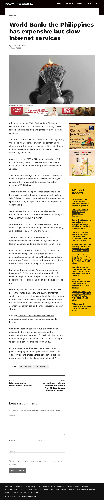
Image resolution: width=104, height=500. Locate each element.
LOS (39, 487)
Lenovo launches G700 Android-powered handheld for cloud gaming (80, 202)
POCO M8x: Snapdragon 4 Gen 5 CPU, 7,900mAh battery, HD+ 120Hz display (81, 283)
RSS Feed (8, 487)
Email (40, 441)
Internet (13, 15)
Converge (44, 489)
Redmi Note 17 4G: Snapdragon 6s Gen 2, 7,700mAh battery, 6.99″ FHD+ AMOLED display (81, 259)
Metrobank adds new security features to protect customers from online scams (81, 248)
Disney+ (8, 492)
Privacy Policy (30, 487)
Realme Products (73, 487)
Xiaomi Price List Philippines (53, 487)
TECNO (71, 489)
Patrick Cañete (18, 46)
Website (12, 451)
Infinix (63, 489)
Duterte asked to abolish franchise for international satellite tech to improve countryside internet (33, 318)
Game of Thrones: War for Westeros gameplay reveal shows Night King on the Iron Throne (81, 236)
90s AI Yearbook (20, 492)
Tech (59, 4)
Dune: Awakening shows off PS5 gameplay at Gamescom (80, 213)
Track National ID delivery (85, 489)
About (88, 4)
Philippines (25, 367)
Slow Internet (41, 367)
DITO (36, 489)
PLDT (22, 489)
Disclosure (18, 487)
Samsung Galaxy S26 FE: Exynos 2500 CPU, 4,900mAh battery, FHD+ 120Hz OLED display (81, 296)
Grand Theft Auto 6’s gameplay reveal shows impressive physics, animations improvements (81, 224)
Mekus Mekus (33, 492)
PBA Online (54, 489)
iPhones (85, 487)
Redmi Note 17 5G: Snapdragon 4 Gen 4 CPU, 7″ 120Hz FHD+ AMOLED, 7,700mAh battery (81, 271)
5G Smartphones (11, 489)
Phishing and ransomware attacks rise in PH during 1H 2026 (81, 307)
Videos (79, 4)
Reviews (69, 4)
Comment (13, 415)
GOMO (29, 489)
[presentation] (62, 4)
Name (12, 441)
